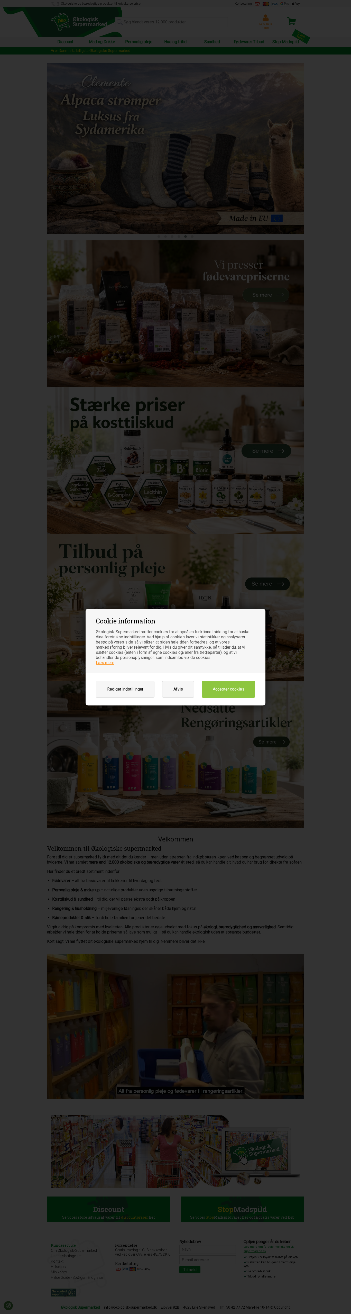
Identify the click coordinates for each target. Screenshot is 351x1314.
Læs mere (105, 662)
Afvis (178, 689)
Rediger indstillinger (125, 689)
